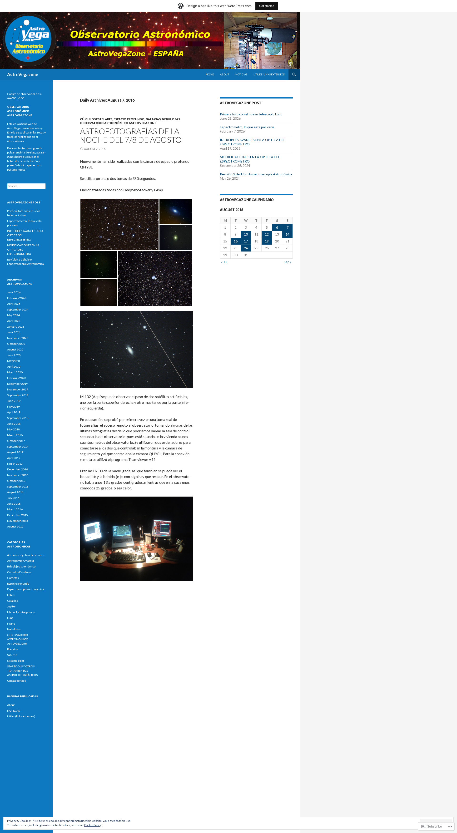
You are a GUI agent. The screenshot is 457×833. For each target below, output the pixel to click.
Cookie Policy (92, 825)
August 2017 (15, 452)
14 (287, 234)
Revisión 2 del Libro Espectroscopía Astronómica (256, 174)
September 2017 (17, 446)
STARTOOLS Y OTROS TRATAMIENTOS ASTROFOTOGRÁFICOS (22, 671)
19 (267, 241)
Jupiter (11, 606)
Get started (266, 6)
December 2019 (17, 383)
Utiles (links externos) (269, 74)
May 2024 (13, 315)
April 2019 (13, 412)
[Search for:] (26, 186)
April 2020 (13, 366)
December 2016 (17, 469)
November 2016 (17, 475)
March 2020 (15, 372)
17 (246, 241)
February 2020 (16, 378)
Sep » (288, 262)
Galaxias (153, 119)
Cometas (13, 578)
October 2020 (16, 343)
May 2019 (13, 406)
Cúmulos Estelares (96, 119)
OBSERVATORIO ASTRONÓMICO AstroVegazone (118, 123)
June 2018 (13, 423)
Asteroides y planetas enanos (26, 555)
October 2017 (16, 441)
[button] (119, 224)
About (224, 74)
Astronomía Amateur (20, 560)
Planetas (12, 649)
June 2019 (13, 401)
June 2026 (13, 292)
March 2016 (15, 509)
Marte (11, 623)
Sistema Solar (15, 660)
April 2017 (13, 458)
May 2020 (13, 361)
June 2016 (13, 503)
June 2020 (13, 355)
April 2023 (13, 321)
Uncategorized (16, 680)
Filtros (11, 595)
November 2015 (17, 520)
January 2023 (15, 326)
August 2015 (15, 526)
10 (246, 234)
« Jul (224, 262)
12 (267, 234)
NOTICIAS (241, 74)
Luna (10, 618)
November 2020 (17, 338)
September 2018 (17, 418)
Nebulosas (171, 119)
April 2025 (13, 304)
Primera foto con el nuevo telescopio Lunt (251, 114)
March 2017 (15, 463)
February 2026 (16, 298)
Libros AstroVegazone (21, 612)
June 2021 (13, 332)
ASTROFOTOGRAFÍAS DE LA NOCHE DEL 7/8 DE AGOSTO (131, 135)
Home (210, 74)
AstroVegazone (22, 74)
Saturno (12, 655)
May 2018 (13, 429)
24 (246, 248)
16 (236, 241)
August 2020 (15, 349)
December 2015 (17, 515)
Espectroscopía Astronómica (25, 589)
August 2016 (15, 492)
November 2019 (17, 389)
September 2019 (17, 395)
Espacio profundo (129, 119)
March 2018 (15, 435)
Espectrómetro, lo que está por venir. (247, 127)
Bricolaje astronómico (21, 566)
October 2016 (16, 481)
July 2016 (13, 498)
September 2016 (17, 486)
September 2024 (17, 309)
